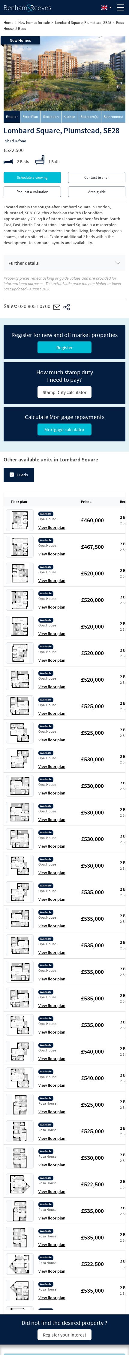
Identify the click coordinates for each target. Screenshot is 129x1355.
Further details (23, 263)
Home (8, 22)
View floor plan (51, 527)
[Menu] (120, 7)
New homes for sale (34, 22)
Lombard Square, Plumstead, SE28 (83, 22)
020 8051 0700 (34, 306)
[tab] (12, 117)
